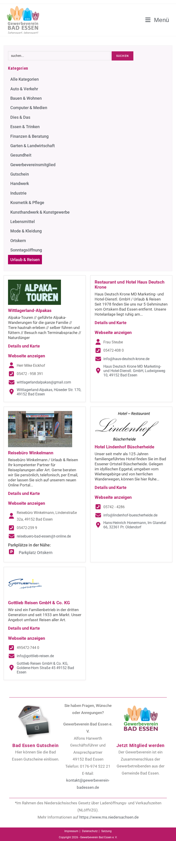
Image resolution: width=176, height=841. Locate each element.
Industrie (18, 193)
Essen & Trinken (25, 126)
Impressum (71, 831)
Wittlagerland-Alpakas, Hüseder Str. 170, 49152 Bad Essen (49, 392)
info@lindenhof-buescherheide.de (130, 515)
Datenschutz (90, 831)
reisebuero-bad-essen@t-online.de (44, 536)
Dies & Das (20, 117)
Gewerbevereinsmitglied (32, 164)
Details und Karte (24, 346)
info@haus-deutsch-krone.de (126, 359)
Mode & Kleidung (26, 231)
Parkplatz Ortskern (35, 552)
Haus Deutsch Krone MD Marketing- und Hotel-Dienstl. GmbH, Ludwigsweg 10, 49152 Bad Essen (134, 370)
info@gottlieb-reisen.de (35, 656)
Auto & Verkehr (24, 88)
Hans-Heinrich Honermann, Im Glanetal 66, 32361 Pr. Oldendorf (134, 525)
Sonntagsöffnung (26, 250)
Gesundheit (20, 155)
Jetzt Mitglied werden (140, 745)
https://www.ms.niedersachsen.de (109, 817)
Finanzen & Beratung (29, 136)
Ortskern (18, 240)
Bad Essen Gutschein (35, 745)
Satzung (106, 831)
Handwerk (19, 183)
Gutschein (19, 174)
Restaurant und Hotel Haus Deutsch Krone (130, 284)
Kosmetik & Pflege (27, 202)
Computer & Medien (28, 107)
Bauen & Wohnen (26, 98)
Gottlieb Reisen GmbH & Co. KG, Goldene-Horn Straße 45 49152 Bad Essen (45, 667)
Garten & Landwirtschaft (32, 145)
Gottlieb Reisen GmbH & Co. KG (39, 602)
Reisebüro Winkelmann (30, 452)
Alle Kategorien (24, 79)
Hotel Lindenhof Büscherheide (124, 446)
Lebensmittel (22, 221)
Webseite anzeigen (26, 355)
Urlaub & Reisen (25, 259)
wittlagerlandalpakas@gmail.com (44, 382)
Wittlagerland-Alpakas (30, 310)
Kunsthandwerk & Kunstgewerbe (40, 212)
